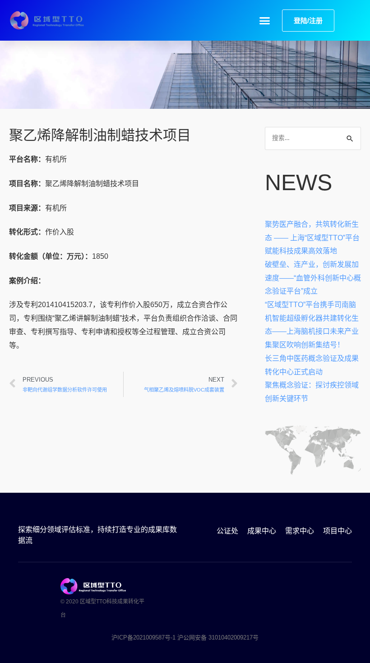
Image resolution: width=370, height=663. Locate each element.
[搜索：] (313, 137)
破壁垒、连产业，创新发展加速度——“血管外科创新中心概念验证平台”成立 (313, 278)
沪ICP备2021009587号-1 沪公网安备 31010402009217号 (185, 637)
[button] (264, 20)
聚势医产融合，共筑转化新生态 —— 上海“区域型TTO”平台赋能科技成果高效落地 (312, 237)
